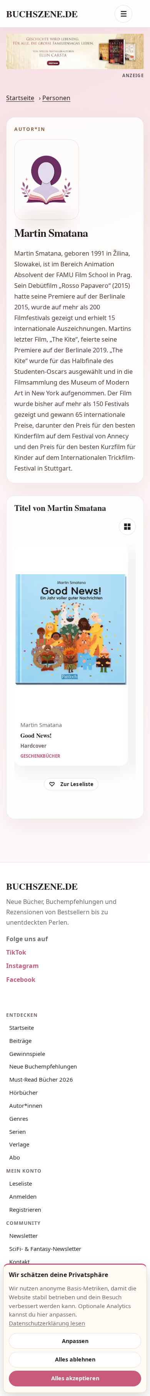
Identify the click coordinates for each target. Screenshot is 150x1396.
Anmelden (23, 1196)
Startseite (20, 98)
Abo (14, 1157)
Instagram (22, 966)
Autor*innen (25, 1105)
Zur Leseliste (77, 784)
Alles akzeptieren (75, 1378)
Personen (56, 98)
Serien (17, 1131)
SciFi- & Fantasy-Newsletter (45, 1248)
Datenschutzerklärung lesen (47, 1323)
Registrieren (25, 1209)
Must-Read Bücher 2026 (41, 1079)
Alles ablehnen (75, 1359)
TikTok (16, 952)
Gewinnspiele (27, 1053)
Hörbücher (23, 1092)
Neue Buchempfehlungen (43, 1066)
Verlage (19, 1144)
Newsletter (23, 1235)
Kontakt (19, 1261)
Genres (18, 1118)
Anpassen (75, 1341)
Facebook (20, 979)
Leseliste (20, 1183)
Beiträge (20, 1040)
